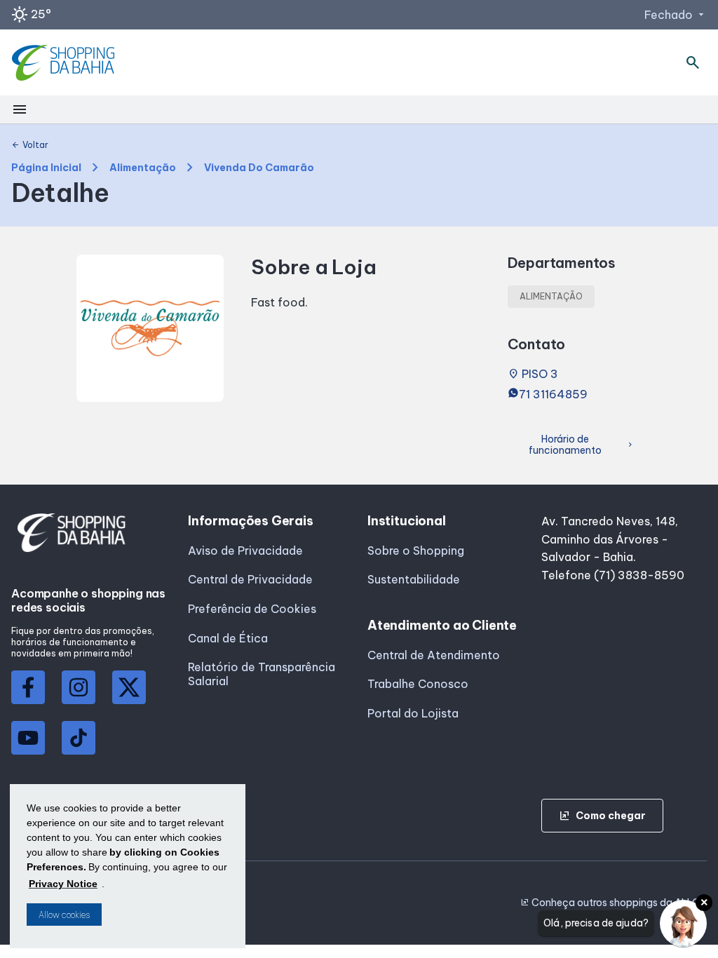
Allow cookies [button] (64, 915)
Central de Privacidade (250, 579)
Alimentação (142, 168)
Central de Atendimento (433, 655)
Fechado (675, 15)
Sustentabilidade (413, 579)
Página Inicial (46, 168)
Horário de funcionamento (582, 445)
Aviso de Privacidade (245, 551)
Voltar (29, 145)
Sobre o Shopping (415, 551)
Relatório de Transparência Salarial (261, 674)
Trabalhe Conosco (417, 684)
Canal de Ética (228, 638)
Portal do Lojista (413, 713)
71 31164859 (553, 394)
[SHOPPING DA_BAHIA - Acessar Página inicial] (64, 63)
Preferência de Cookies (252, 609)
